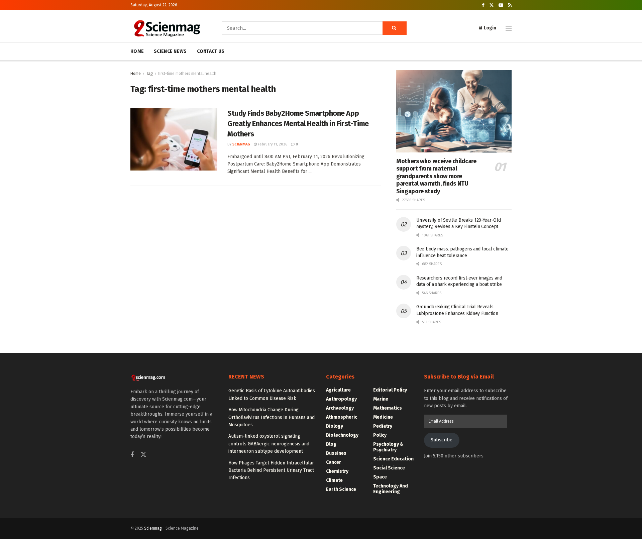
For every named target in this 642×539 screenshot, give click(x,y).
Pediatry (382, 426)
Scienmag (153, 528)
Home (135, 73)
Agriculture (338, 390)
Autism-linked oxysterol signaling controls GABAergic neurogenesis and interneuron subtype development (268, 443)
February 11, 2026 (272, 144)
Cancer (333, 462)
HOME (137, 51)
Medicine (383, 417)
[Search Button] (395, 28)
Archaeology (340, 408)
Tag (149, 73)
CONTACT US (211, 51)
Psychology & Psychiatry (388, 447)
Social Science (389, 468)
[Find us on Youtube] (501, 5)
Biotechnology (342, 435)
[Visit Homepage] (166, 28)
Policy (380, 435)
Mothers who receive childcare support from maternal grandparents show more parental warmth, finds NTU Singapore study (436, 176)
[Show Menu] (509, 28)
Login (489, 28)
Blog (331, 444)
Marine (380, 399)
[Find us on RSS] (510, 5)
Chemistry (337, 471)
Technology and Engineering (390, 489)
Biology (334, 426)
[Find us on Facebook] (483, 5)
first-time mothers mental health (187, 73)
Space (380, 477)
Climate (334, 480)
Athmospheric (341, 417)
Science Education (393, 459)
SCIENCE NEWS (170, 51)
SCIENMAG (241, 144)
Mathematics (387, 408)
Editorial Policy (390, 390)
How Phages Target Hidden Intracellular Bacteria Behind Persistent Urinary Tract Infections (271, 470)
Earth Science (341, 489)
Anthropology (341, 399)
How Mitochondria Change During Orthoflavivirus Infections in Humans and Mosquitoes (271, 417)
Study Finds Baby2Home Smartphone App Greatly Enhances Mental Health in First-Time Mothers (298, 123)
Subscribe (441, 440)
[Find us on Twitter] (491, 5)
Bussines (336, 453)
